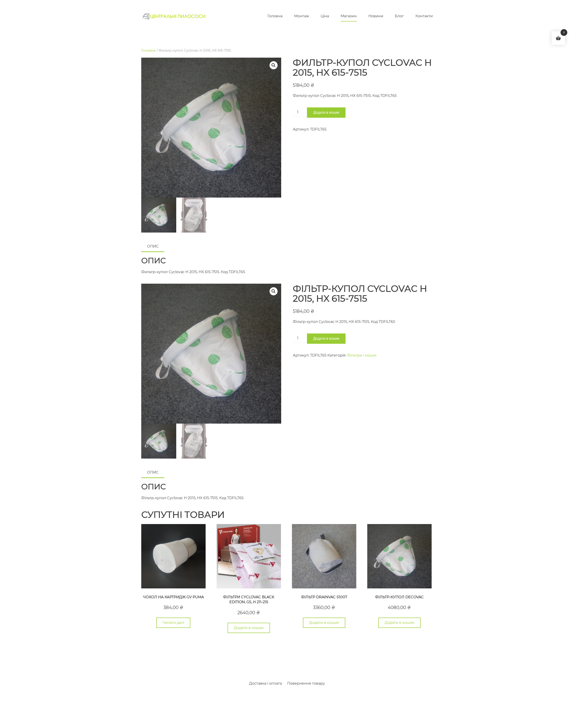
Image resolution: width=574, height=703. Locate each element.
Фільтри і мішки (361, 355)
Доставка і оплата (265, 683)
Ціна (325, 16)
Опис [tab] (153, 246)
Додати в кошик (326, 112)
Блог (399, 16)
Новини (375, 16)
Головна (275, 16)
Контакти (424, 16)
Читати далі (173, 622)
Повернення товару (306, 683)
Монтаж (301, 16)
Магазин (349, 16)
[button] (274, 65)
